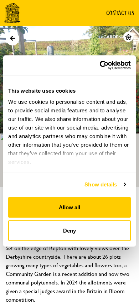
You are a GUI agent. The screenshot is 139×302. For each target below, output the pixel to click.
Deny (69, 231)
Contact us (120, 12)
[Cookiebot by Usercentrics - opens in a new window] (100, 65)
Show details (100, 184)
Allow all (69, 207)
